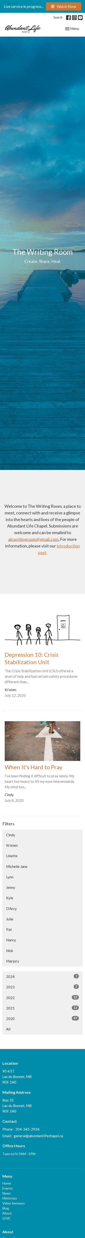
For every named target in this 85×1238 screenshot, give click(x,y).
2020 (41, 1018)
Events (7, 1188)
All (8, 1029)
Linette (11, 856)
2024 (41, 976)
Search (58, 17)
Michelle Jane (16, 866)
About (7, 1213)
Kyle (9, 898)
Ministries (9, 1198)
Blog (5, 1208)
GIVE (6, 1218)
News (6, 1193)
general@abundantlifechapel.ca (38, 1136)
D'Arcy (11, 908)
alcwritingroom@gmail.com (33, 539)
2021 (41, 1008)
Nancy (11, 940)
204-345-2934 (27, 1129)
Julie (9, 919)
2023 (41, 987)
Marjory (12, 961)
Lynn (9, 877)
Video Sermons (13, 1203)
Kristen (12, 845)
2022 (41, 997)
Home (6, 1183)
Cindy (10, 835)
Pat (9, 929)
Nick (9, 950)
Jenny (10, 887)
